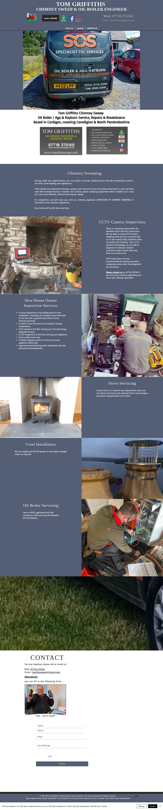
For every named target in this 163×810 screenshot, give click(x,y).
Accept (152, 806)
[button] (80, 28)
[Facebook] (71, 18)
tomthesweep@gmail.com (46, 672)
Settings (142, 806)
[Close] (160, 806)
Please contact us (114, 272)
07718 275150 (38, 669)
